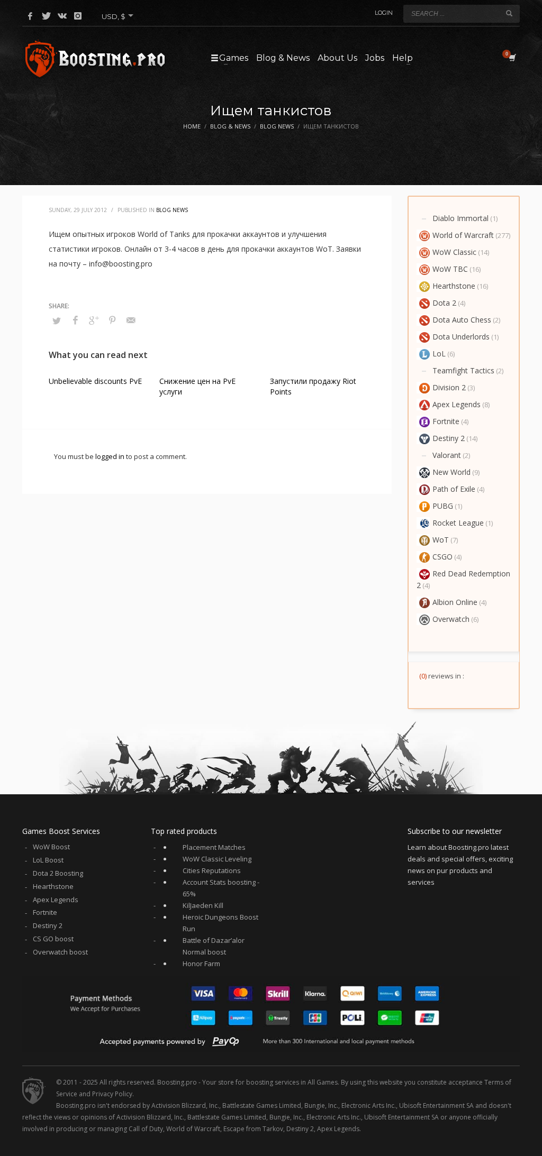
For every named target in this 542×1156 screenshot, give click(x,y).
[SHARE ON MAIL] (131, 320)
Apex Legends (456, 404)
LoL (439, 353)
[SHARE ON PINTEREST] (112, 320)
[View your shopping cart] (511, 57)
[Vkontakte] (62, 16)
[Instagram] (78, 16)
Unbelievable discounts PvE (95, 381)
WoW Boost (51, 846)
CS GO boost (53, 938)
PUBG (442, 506)
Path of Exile (453, 489)
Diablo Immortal (460, 218)
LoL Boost (48, 860)
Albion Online (454, 602)
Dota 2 (444, 303)
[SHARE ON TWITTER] (57, 320)
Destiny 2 (448, 438)
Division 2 (449, 387)
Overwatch (450, 619)
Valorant (446, 455)
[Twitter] (46, 16)
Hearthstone (453, 286)
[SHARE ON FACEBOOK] (75, 320)
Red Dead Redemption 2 (463, 579)
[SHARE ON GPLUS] (94, 320)
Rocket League (458, 523)
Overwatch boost (60, 952)
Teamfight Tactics (463, 370)
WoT (440, 540)
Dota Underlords (461, 337)
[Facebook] (30, 16)
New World (451, 472)
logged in (110, 456)
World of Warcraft (463, 235)
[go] (509, 13)
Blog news (172, 210)
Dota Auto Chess (461, 320)
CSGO (442, 557)
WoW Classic (454, 252)
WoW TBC (450, 269)
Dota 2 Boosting (58, 873)
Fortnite (445, 421)
